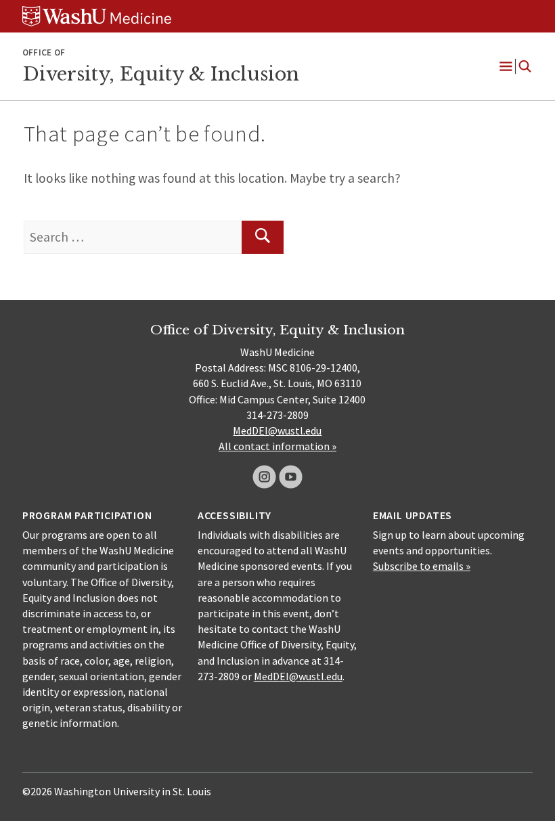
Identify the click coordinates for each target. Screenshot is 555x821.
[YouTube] (291, 477)
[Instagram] (264, 477)
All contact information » (277, 446)
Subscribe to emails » (421, 566)
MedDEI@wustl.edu (277, 430)
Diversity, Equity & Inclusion (160, 73)
